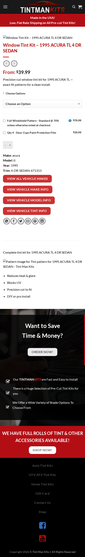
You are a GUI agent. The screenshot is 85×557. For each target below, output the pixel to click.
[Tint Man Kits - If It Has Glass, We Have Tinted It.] (42, 7)
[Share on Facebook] (13, 221)
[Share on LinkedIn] (42, 221)
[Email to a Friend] (28, 221)
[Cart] (80, 7)
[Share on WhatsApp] (6, 221)
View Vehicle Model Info (29, 200)
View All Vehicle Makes (27, 178)
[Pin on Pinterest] (35, 221)
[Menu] (5, 7)
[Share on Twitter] (21, 221)
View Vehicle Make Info (28, 189)
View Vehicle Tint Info (27, 211)
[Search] (73, 7)
